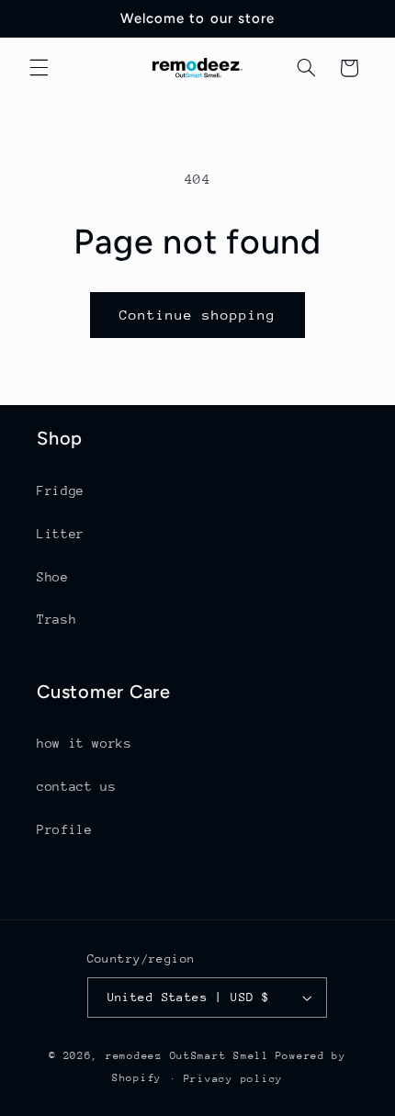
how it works (84, 743)
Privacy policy (233, 1079)
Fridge (61, 490)
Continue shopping (197, 314)
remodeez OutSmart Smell (187, 1056)
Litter (61, 533)
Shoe (53, 576)
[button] (38, 68)
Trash (56, 619)
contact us (76, 786)
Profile (64, 829)
